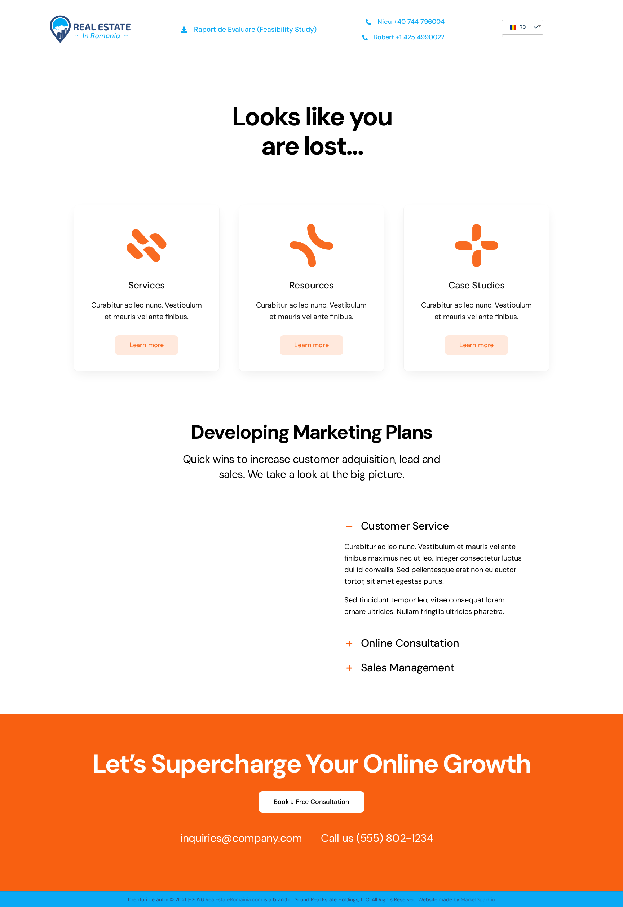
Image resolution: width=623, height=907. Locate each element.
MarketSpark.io (477, 899)
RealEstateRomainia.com (234, 899)
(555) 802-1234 (394, 838)
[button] (435, 526)
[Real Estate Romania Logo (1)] (90, 16)
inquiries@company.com (241, 838)
